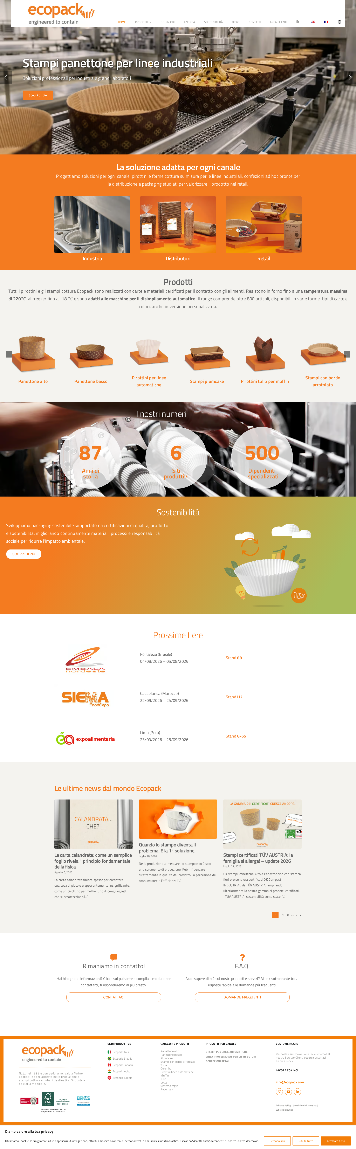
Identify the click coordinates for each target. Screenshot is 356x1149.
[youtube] (288, 1091)
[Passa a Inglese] (312, 22)
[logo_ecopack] (48, 1044)
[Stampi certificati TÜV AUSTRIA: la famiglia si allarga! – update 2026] (262, 824)
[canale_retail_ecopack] (264, 197)
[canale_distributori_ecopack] (178, 197)
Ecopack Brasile (121, 1058)
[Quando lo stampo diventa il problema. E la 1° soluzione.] (178, 819)
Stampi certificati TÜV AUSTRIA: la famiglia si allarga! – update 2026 (258, 858)
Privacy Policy (283, 1105)
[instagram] (279, 1091)
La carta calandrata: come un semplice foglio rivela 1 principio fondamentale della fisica (93, 861)
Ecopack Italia (120, 1052)
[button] (9, 354)
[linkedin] (297, 1091)
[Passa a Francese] (326, 22)
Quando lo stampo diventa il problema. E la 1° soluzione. (167, 847)
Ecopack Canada (122, 1065)
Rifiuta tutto (306, 1141)
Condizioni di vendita (304, 1105)
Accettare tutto (336, 1141)
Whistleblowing (284, 1110)
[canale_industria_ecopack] (92, 197)
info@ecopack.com (290, 1082)
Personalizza (277, 1141)
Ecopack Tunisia (121, 1077)
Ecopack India (120, 1071)
